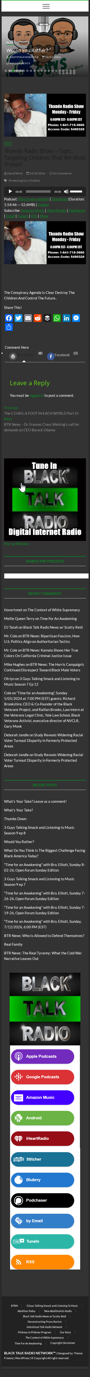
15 (56, 71)
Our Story (65, 1332)
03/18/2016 (37, 173)
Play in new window (33, 199)
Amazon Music (32, 210)
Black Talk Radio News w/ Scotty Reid (53, 627)
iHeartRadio (56, 210)
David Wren (15, 173)
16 (60, 71)
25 (74, 73)
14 (52, 71)
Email (10, 216)
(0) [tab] (30, 354)
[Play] (10, 191)
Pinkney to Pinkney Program (34, 1332)
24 (70, 73)
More (44, 216)
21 (60, 73)
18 (67, 71)
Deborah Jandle (16, 735)
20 (74, 71)
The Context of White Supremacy (54, 610)
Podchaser (77, 210)
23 (67, 73)
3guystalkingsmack (24, 57)
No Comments (19, 63)
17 (63, 71)
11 (42, 71)
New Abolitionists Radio (58, 1311)
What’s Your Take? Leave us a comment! (35, 801)
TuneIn (23, 216)
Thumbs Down (15, 818)
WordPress (26, 355)
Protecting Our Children (24, 180)
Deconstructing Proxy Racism (45, 1321)
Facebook (62, 355)
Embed (43, 204)
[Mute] (66, 191)
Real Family (13, 944)
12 (45, 71)
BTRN (14, 1305)
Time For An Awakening (58, 618)
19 (70, 71)
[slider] (77, 191)
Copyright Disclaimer (62, 1342)
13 (49, 71)
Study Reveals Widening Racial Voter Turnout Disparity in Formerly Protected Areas (43, 740)
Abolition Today (27, 1311)
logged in (37, 395)
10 (38, 71)
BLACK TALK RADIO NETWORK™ (29, 1353)
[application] (45, 191)
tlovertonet (13, 610)
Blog (9, 42)
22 (63, 73)
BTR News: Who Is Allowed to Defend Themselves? (44, 935)
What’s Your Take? (18, 810)
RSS (34, 216)
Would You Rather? (27, 50)
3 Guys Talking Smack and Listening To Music (52, 1305)
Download (59, 199)
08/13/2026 (53, 57)
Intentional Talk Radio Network (44, 1326)
